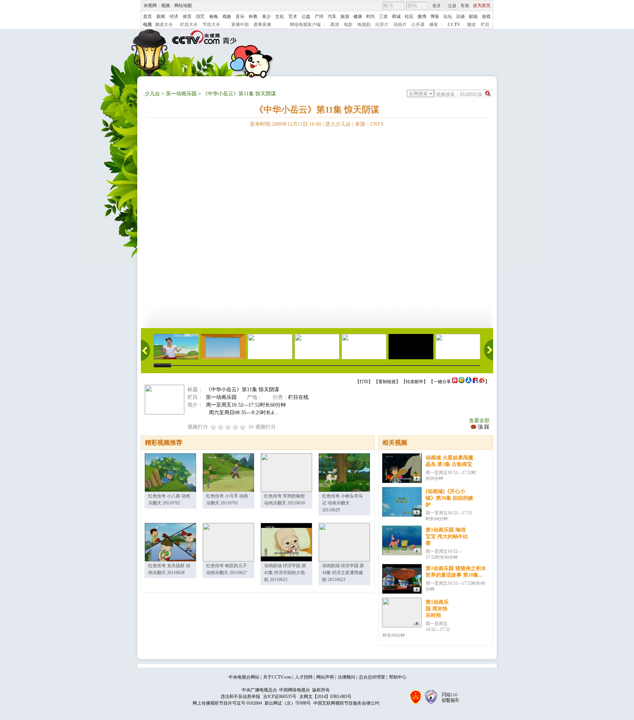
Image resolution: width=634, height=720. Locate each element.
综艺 (200, 16)
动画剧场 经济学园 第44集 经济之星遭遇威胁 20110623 (343, 572)
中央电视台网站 (244, 677)
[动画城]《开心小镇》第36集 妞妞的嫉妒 (449, 498)
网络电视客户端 (305, 24)
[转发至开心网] (455, 381)
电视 (147, 24)
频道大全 (164, 24)
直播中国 (240, 24)
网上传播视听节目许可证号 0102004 (227, 703)
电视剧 (364, 24)
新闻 (160, 16)
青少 (266, 16)
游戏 (486, 16)
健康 (357, 16)
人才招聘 (304, 677)
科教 (253, 16)
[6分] (228, 427)
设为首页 (482, 5)
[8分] (235, 427)
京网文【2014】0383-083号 (325, 696)
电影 (348, 24)
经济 (174, 16)
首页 (147, 16)
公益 (306, 16)
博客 (434, 16)
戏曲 (226, 16)
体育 (187, 16)
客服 (464, 5)
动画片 (400, 24)
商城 (396, 16)
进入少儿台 (338, 124)
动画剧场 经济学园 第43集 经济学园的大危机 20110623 (285, 572)
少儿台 (152, 93)
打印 (364, 381)
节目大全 (211, 24)
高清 (334, 24)
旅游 (344, 16)
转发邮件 (414, 381)
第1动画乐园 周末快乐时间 (437, 608)
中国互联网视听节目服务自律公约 (346, 703)
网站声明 (325, 677)
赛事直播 (262, 24)
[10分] (243, 427)
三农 (383, 16)
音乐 (240, 16)
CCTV (454, 24)
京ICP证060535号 (279, 696)
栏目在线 (298, 397)
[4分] (221, 427)
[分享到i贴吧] (475, 381)
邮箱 (473, 16)
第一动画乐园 (181, 93)
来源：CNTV (369, 124)
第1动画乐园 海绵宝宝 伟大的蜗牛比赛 (447, 536)
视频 (165, 5)
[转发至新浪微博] (482, 381)
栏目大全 (189, 24)
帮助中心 (398, 677)
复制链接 (387, 381)
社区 (409, 16)
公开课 (418, 24)
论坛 (447, 16)
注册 (452, 5)
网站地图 (183, 5)
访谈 (460, 16)
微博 (422, 16)
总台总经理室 (372, 677)
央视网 (150, 5)
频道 (471, 24)
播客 (433, 24)
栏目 (485, 24)
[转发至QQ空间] (461, 381)
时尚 (370, 16)
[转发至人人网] (468, 381)
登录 (436, 5)
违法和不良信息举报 (240, 696)
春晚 (213, 16)
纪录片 (382, 24)
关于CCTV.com (277, 677)
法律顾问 (346, 677)
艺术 (292, 16)
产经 (319, 16)
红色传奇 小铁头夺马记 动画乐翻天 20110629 (342, 503)
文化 (279, 16)
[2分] (213, 427)
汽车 (332, 16)
